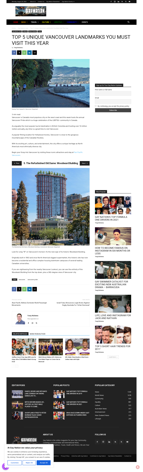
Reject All (29, 463)
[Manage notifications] (138, 467)
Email (47, 36)
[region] (29, 456)
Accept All (43, 463)
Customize (15, 463)
